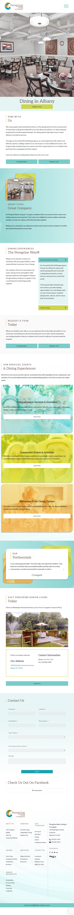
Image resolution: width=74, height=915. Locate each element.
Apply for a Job (39, 864)
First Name (12, 709)
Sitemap (8, 885)
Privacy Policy (10, 883)
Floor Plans (9, 856)
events (33, 149)
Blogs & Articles (25, 856)
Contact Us (37, 683)
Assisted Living (24, 830)
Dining (37, 837)
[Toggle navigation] (66, 6)
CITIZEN (33, 905)
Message (11, 756)
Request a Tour (37, 106)
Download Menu (22, 161)
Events (37, 839)
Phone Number (44, 721)
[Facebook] (50, 852)
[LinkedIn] (57, 852)
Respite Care (24, 835)
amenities (20, 149)
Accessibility (9, 880)
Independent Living (26, 832)
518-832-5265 (48, 659)
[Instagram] (52, 852)
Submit (37, 771)
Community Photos (11, 859)
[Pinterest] (54, 852)
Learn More (37, 417)
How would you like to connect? (18, 746)
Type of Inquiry (13, 733)
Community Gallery (40, 842)
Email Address (13, 721)
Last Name (42, 709)
